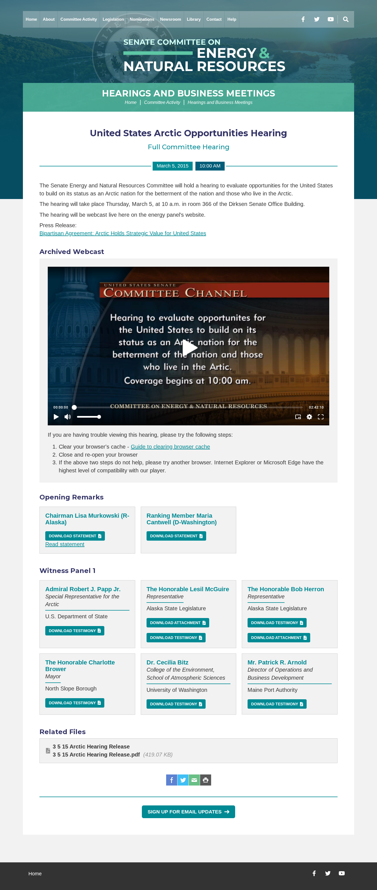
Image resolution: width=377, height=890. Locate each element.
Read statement (64, 544)
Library (194, 19)
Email (194, 780)
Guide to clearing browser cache (170, 447)
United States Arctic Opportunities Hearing (188, 133)
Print (205, 780)
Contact (214, 19)
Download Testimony (72, 631)
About (49, 19)
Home (31, 19)
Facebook (171, 780)
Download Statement (72, 536)
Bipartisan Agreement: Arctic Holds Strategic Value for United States (122, 233)
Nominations (142, 19)
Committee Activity (78, 19)
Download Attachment (175, 623)
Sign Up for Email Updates (185, 812)
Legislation (113, 19)
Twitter (183, 780)
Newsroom (170, 19)
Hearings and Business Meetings (188, 93)
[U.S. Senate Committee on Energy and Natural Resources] (188, 55)
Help (231, 19)
